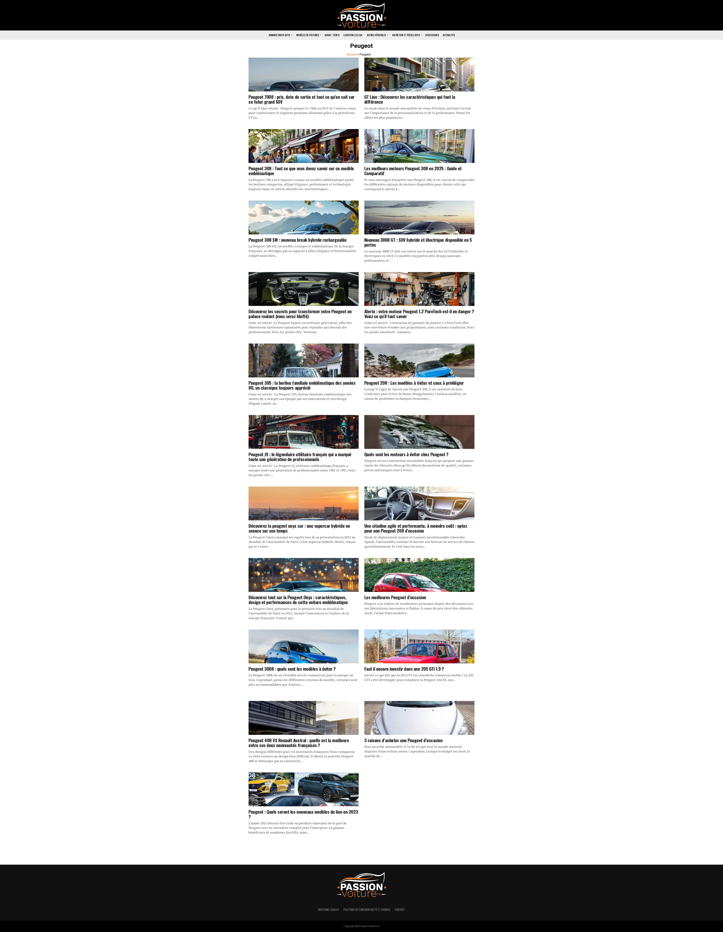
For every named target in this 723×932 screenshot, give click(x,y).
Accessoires (432, 35)
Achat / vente (332, 35)
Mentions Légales (328, 909)
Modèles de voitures (307, 35)
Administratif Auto (279, 35)
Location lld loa (352, 35)
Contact (400, 909)
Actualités (449, 35)
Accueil (351, 54)
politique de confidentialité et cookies (366, 909)
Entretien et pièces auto (406, 35)
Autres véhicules (376, 35)
